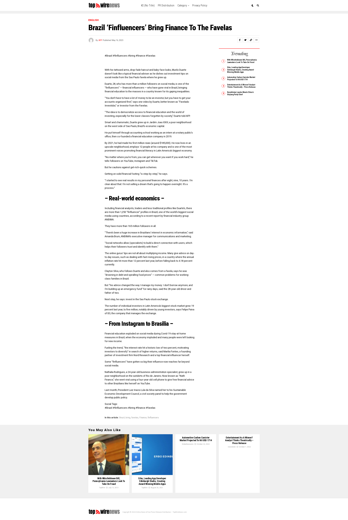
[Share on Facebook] (239, 40)
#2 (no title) (148, 5)
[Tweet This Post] (245, 40)
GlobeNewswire (187, 444)
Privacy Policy (199, 5)
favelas (134, 418)
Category (182, 5)
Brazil (122, 418)
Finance (143, 418)
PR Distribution (166, 5)
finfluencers (153, 418)
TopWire (102, 488)
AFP (100, 40)
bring (128, 418)
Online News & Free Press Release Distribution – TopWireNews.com (161, 512)
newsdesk (232, 447)
